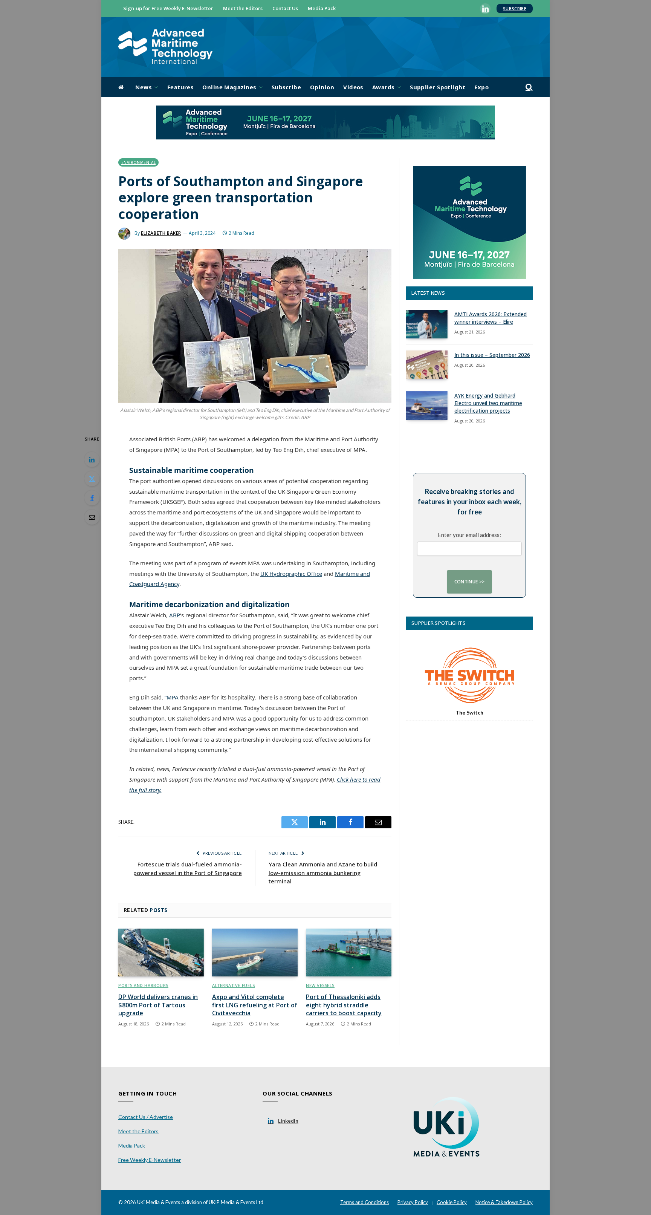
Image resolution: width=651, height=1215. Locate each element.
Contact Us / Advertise (145, 1117)
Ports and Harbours (143, 985)
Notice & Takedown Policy (504, 1202)
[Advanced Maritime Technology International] (165, 47)
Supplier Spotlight (437, 87)
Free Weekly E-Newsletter (149, 1160)
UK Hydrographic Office (291, 573)
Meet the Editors (243, 8)
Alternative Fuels (233, 985)
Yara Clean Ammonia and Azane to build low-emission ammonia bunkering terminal (323, 872)
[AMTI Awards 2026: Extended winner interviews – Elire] (427, 324)
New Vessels (320, 985)
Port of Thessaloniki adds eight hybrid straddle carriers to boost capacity (344, 1005)
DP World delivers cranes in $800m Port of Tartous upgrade (158, 1005)
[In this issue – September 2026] (427, 364)
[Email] (91, 517)
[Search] (528, 87)
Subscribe (514, 8)
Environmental (138, 162)
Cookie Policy (452, 1202)
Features (180, 87)
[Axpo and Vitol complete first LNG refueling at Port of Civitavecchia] (255, 953)
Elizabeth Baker (161, 233)
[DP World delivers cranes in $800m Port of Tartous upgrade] (161, 953)
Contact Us (285, 8)
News (143, 87)
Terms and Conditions (364, 1202)
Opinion (322, 87)
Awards (383, 87)
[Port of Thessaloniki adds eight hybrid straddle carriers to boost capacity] (348, 953)
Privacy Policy (412, 1202)
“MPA (172, 697)
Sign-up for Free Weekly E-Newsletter (168, 8)
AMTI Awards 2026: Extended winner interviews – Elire (490, 318)
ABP (174, 615)
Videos (353, 87)
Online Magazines (229, 87)
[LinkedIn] (91, 459)
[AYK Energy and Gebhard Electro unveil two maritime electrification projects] (427, 405)
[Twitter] (91, 478)
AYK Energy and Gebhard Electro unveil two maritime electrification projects (488, 403)
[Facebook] (91, 497)
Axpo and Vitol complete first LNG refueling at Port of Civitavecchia (254, 1005)
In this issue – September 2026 (492, 354)
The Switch (469, 712)
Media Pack (322, 8)
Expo (481, 87)
